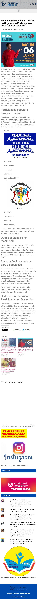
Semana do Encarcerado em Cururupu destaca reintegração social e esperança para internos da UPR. (22, 517)
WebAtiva (23, 596)
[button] (18, 10)
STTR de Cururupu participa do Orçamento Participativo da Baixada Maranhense (8, 369)
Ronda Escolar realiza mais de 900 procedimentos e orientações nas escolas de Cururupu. (21, 541)
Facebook (6, 470)
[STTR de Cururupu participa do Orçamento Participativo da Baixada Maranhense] (8, 362)
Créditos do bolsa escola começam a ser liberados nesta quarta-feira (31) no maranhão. (23, 524)
